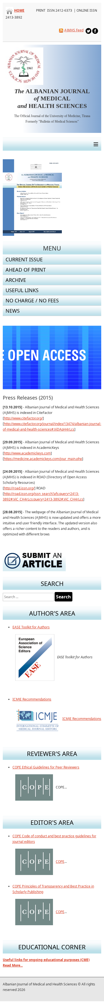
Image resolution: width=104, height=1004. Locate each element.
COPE (60, 861)
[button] (84, 357)
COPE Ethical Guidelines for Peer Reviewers (45, 767)
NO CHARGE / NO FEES (32, 300)
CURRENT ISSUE (24, 259)
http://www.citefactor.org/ (23, 418)
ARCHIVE (16, 280)
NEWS (13, 310)
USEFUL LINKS (22, 290)
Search (63, 597)
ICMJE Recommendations (31, 699)
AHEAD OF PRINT (26, 269)
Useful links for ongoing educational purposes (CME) (46, 959)
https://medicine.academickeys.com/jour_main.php (43, 458)
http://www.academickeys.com (27, 453)
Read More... (13, 965)
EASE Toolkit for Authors (31, 627)
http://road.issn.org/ (19, 488)
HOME (19, 10)
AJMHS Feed (73, 30)
